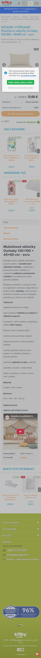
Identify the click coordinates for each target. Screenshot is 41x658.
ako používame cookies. (28, 75)
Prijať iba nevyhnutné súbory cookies (20, 88)
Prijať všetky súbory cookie (20, 82)
